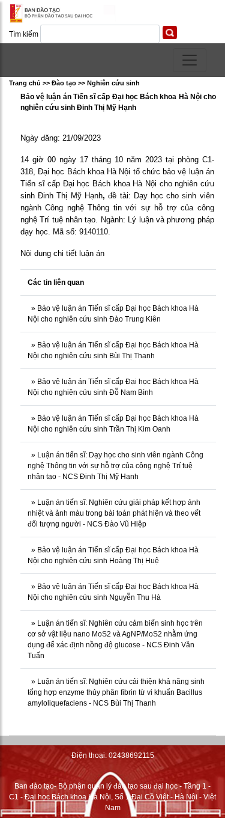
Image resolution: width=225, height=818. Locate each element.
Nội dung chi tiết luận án (62, 253)
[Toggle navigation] (189, 60)
